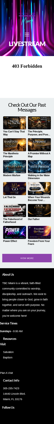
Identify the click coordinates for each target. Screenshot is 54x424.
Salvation (8, 352)
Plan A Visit (6, 372)
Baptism (7, 357)
